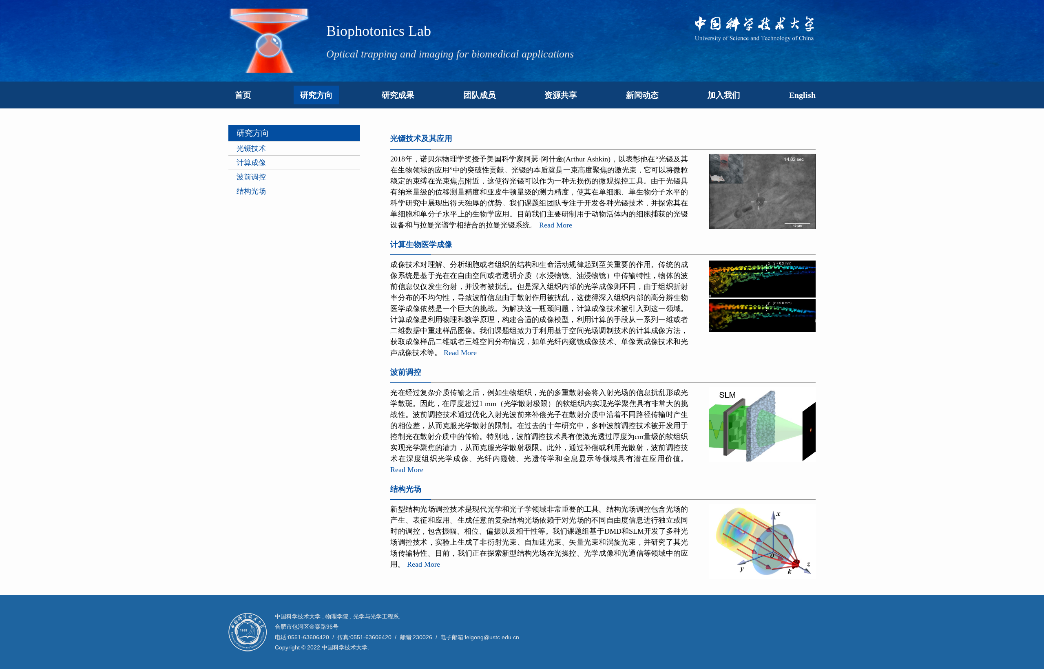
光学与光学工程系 (376, 616)
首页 (243, 95)
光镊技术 (251, 148)
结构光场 (251, 191)
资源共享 (560, 95)
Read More (555, 225)
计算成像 (251, 163)
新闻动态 (642, 95)
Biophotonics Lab (378, 31)
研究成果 (398, 95)
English (802, 95)
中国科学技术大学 (298, 616)
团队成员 (479, 95)
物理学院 (336, 616)
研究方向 (316, 95)
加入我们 (724, 95)
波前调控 (251, 177)
